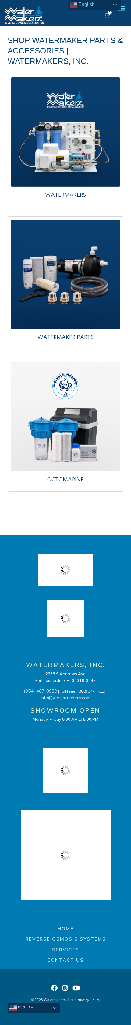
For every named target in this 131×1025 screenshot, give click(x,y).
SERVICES (65, 950)
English (25, 1007)
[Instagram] (65, 990)
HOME (66, 929)
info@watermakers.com (66, 698)
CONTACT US (65, 960)
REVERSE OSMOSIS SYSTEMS (65, 939)
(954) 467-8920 (40, 691)
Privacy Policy (88, 1000)
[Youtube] (76, 990)
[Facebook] (54, 990)
